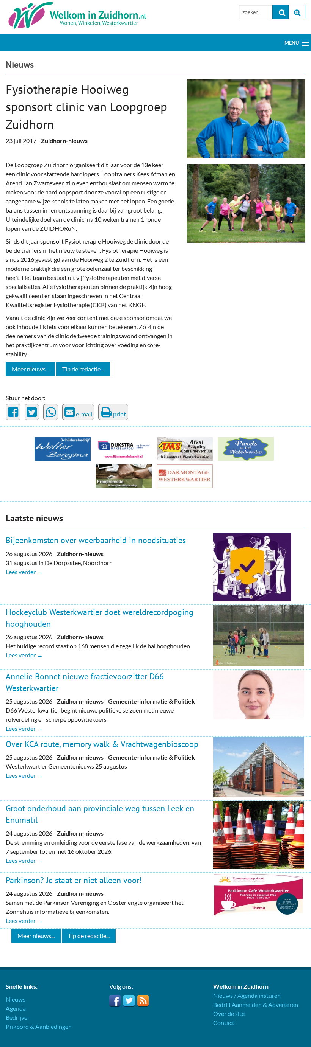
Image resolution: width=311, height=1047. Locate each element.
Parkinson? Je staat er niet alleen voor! (74, 880)
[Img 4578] (246, 202)
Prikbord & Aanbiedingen (39, 1026)
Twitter (129, 1000)
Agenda (16, 1008)
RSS (143, 1000)
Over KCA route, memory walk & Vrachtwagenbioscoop (102, 744)
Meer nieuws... (30, 369)
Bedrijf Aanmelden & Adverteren (255, 1004)
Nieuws (20, 64)
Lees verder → (24, 571)
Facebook (115, 1000)
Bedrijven (18, 1017)
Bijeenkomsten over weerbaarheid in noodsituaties (96, 540)
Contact (223, 1022)
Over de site (229, 1013)
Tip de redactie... (83, 369)
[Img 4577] (246, 117)
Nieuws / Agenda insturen (247, 995)
